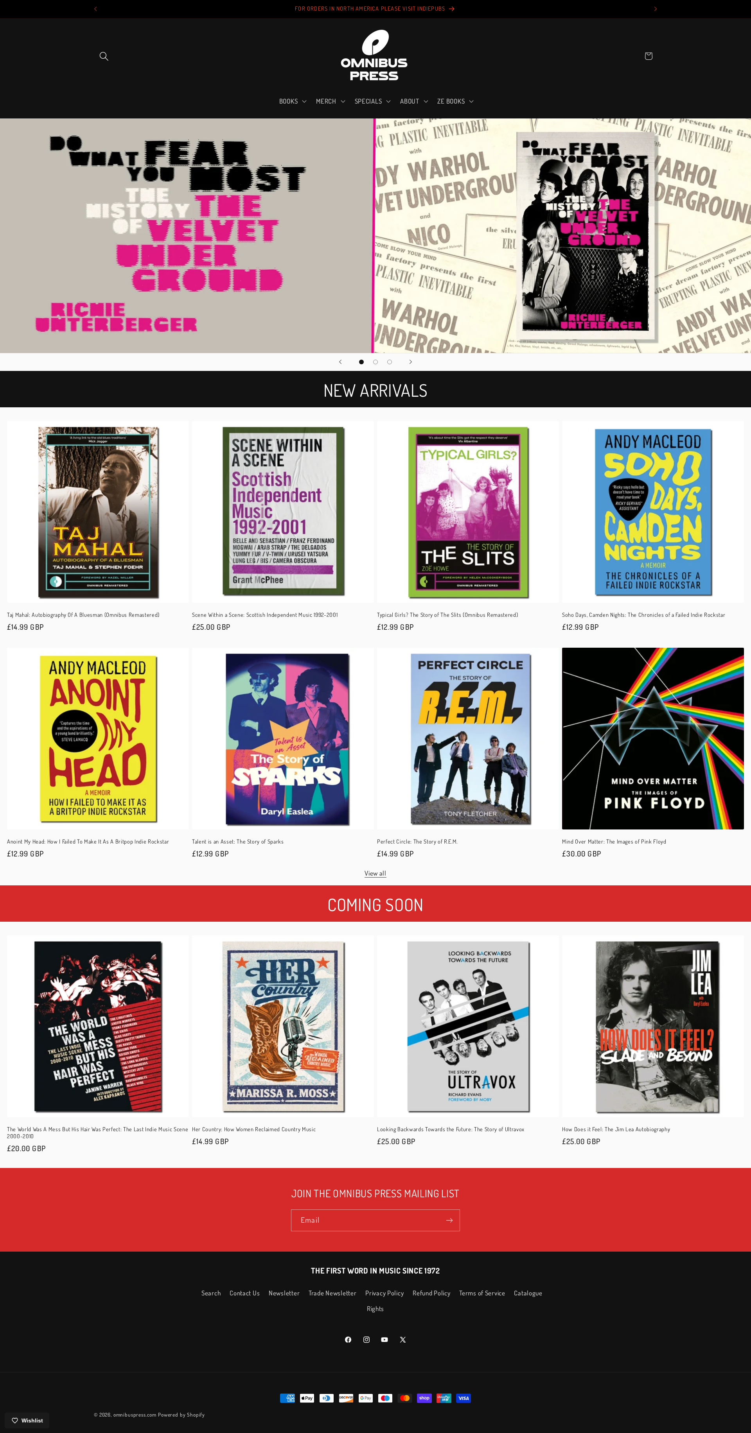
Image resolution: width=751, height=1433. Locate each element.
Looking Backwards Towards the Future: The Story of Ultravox (451, 1128)
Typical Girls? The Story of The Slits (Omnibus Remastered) (447, 614)
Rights (375, 1308)
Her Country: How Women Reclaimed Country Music (254, 1128)
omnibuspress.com (134, 1414)
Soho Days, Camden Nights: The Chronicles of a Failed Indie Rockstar (643, 614)
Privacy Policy (384, 1293)
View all (375, 873)
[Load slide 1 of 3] (361, 362)
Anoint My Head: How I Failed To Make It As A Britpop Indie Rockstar (88, 841)
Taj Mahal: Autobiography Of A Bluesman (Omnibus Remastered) (83, 614)
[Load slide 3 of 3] (390, 362)
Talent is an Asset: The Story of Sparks (238, 841)
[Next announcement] (655, 9)
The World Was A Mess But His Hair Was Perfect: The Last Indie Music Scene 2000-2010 (97, 1132)
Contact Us (245, 1293)
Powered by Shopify (181, 1414)
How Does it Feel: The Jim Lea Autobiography (616, 1128)
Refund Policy (431, 1293)
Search (211, 1293)
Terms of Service (482, 1293)
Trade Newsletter (333, 1293)
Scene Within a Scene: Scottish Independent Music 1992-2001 (265, 614)
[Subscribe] (449, 1220)
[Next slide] (410, 362)
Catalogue (528, 1293)
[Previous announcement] (95, 9)
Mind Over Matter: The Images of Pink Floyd (614, 841)
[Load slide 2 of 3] (375, 362)
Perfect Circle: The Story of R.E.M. (417, 841)
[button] (104, 56)
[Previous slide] (340, 362)
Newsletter (284, 1293)
